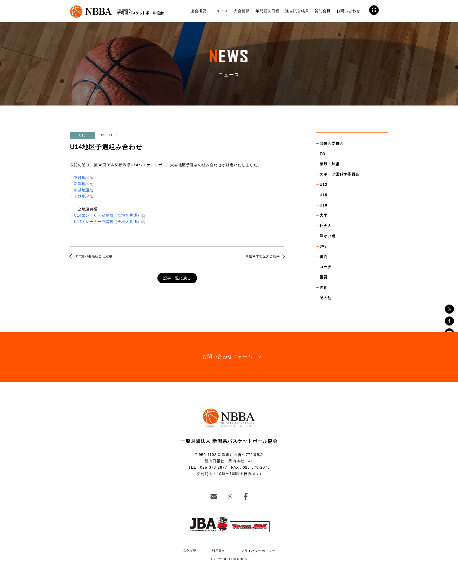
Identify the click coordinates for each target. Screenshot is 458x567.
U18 (323, 205)
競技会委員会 (332, 143)
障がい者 (328, 236)
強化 (324, 287)
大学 (324, 215)
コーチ (326, 267)
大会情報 (242, 11)
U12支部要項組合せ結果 (93, 256)
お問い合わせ (348, 11)
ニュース (220, 11)
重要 (324, 277)
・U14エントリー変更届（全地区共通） (105, 215)
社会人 (326, 225)
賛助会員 (323, 11)
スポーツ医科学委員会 (339, 174)
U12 (323, 184)
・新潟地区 (80, 184)
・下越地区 (80, 177)
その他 (326, 298)
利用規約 (219, 551)
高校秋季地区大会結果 (262, 256)
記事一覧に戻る (177, 278)
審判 (324, 256)
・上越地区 (80, 196)
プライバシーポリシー (258, 551)
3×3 (323, 246)
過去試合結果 (297, 11)
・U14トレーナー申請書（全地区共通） (105, 221)
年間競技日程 (267, 11)
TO (322, 154)
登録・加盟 (330, 164)
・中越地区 (80, 190)
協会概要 (198, 11)
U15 (323, 195)
